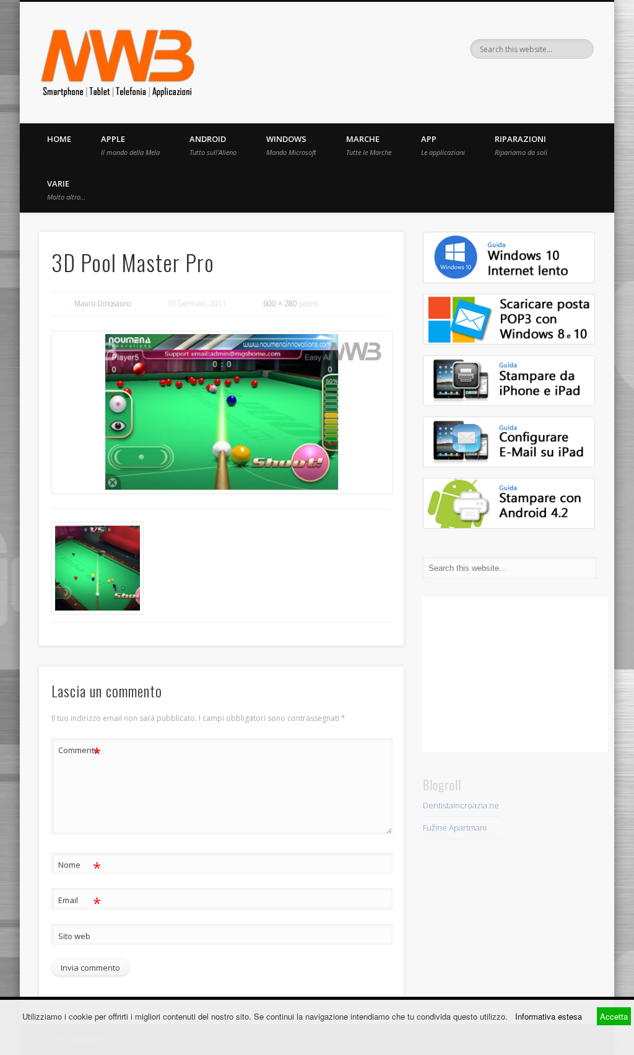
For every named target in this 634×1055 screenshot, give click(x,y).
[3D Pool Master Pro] (221, 412)
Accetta (614, 1016)
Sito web (74, 936)
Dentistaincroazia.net (462, 805)
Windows (291, 145)
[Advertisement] (515, 674)
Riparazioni (521, 145)
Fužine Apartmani (455, 827)
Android (213, 145)
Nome (79, 866)
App (443, 145)
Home (59, 138)
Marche (368, 145)
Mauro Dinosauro (102, 303)
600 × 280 (280, 303)
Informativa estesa (548, 1016)
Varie (66, 189)
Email (79, 902)
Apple (130, 145)
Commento (79, 752)
